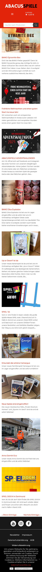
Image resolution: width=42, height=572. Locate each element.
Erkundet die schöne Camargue (16, 363)
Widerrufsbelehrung (21, 545)
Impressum (27, 535)
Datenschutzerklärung (18, 540)
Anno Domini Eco (9, 456)
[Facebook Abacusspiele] (28, 524)
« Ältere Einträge (9, 515)
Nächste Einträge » (32, 515)
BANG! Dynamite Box (11, 57)
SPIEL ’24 (6, 312)
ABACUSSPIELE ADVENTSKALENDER (18, 158)
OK (11, 568)
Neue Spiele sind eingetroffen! (15, 404)
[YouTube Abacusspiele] (13, 524)
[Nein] (39, 559)
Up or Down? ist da (10, 261)
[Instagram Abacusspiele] (21, 524)
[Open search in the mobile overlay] (21, 25)
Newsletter (15, 535)
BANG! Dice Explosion (11, 209)
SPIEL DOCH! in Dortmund (13, 496)
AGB (32, 540)
